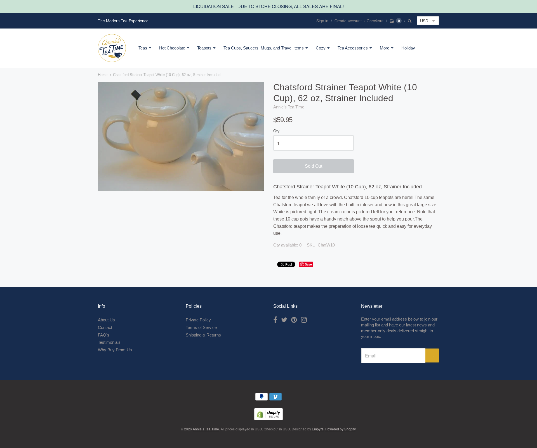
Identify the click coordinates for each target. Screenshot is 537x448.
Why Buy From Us (115, 349)
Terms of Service (201, 327)
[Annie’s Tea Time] (112, 48)
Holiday (408, 48)
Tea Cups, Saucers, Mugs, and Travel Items (263, 48)
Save (308, 264)
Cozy (321, 48)
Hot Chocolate (172, 48)
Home (102, 75)
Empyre (318, 428)
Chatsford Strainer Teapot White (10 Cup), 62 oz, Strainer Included (166, 75)
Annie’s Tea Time (288, 107)
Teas (142, 48)
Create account (348, 20)
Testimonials (109, 342)
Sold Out (313, 166)
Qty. (276, 131)
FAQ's (103, 335)
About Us (106, 319)
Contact (105, 327)
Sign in (322, 20)
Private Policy (198, 319)
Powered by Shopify (340, 428)
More (384, 48)
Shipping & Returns (203, 335)
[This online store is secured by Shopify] (268, 418)
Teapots (204, 48)
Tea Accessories (353, 48)
